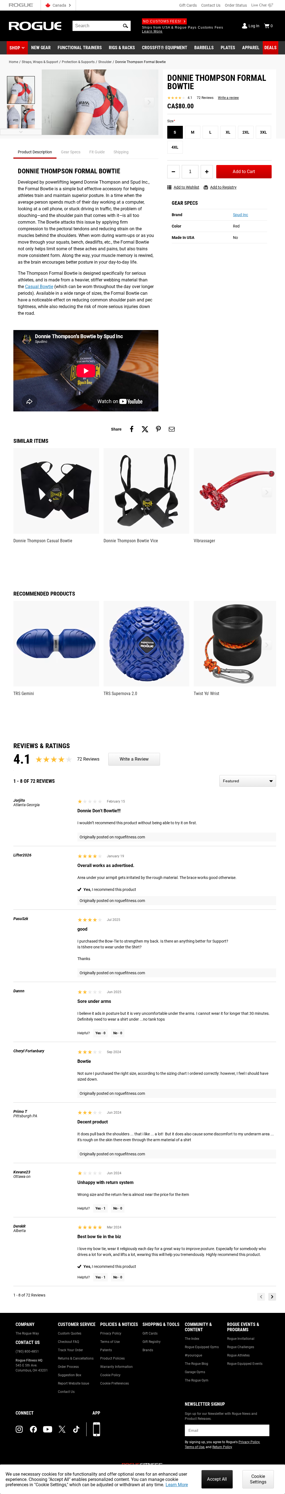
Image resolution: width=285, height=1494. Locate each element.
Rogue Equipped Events (244, 1364)
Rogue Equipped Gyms (202, 1347)
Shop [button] (14, 48)
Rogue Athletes (238, 1355)
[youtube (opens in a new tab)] (48, 1429)
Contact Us (210, 5)
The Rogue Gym (196, 1380)
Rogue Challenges (240, 1347)
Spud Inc (240, 215)
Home (13, 62)
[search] (101, 26)
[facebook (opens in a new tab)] (33, 1429)
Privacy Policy (110, 1333)
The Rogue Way (27, 1333)
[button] (125, 26)
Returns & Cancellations (76, 1358)
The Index (192, 1339)
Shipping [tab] (121, 152)
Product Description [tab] (35, 152)
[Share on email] (171, 429)
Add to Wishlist (186, 187)
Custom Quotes (69, 1333)
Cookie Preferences (114, 1383)
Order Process (68, 1367)
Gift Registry (151, 1342)
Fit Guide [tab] (97, 152)
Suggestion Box (69, 1375)
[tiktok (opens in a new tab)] (76, 1429)
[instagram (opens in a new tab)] (19, 1429)
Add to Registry (223, 187)
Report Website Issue (73, 1383)
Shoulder (105, 62)
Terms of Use (110, 1342)
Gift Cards (188, 5)
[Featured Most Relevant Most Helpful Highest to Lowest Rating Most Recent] (247, 781)
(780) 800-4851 (27, 1351)
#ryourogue (193, 1355)
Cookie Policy (110, 1375)
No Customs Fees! (162, 21)
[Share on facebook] (131, 429)
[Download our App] (97, 1429)
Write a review (228, 98)
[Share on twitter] (145, 429)
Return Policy (222, 1447)
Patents (106, 1350)
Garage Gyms (195, 1372)
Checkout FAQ (68, 1342)
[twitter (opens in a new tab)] (62, 1429)
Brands (147, 1350)
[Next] (272, 1297)
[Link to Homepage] (35, 26)
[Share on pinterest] (158, 429)
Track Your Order (70, 1350)
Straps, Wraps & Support (40, 62)
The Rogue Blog (196, 1364)
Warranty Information (116, 1367)
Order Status (236, 5)
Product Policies (112, 1358)
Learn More (177, 1484)
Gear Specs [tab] (70, 152)
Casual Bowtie (39, 286)
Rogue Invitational (240, 1339)
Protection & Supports (78, 62)
